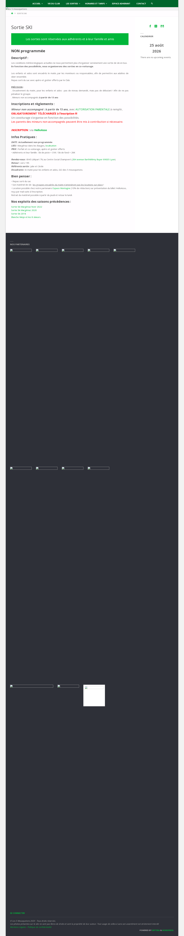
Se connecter (17, 913)
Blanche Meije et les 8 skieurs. (26, 217)
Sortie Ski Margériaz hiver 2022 (26, 206)
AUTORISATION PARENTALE (92, 109)
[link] (152, 3)
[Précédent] (143, 48)
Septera (156, 930)
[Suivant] (169, 48)
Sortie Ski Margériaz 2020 (24, 210)
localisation (51, 145)
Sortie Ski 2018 (18, 213)
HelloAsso (40, 130)
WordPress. (168, 930)
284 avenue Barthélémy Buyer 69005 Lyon (93, 159)
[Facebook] (150, 26)
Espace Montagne (61, 188)
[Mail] (162, 26)
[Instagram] (156, 26)
